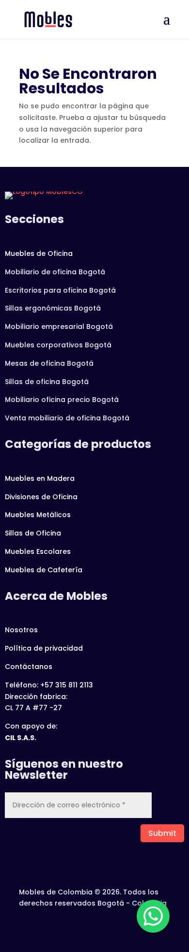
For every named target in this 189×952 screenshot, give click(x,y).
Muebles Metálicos (38, 515)
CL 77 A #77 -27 (33, 708)
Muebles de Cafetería (43, 570)
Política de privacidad (44, 648)
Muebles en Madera (40, 478)
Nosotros (21, 630)
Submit (162, 833)
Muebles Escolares (38, 551)
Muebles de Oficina (39, 253)
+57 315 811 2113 (66, 685)
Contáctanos (28, 666)
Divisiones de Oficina (41, 497)
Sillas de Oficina (33, 533)
